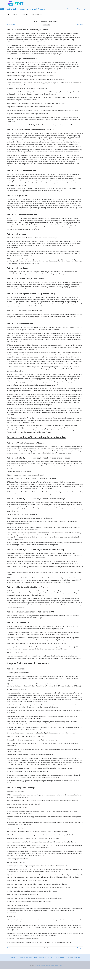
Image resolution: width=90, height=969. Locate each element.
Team (21, 957)
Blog (69, 957)
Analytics (85, 9)
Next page (80, 24)
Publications (28, 957)
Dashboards (76, 957)
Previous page (11, 24)
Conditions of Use (45, 965)
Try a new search (72, 9)
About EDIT (13, 957)
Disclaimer (37, 965)
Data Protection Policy (56, 965)
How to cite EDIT (39, 957)
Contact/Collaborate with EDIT (56, 957)
